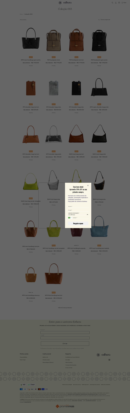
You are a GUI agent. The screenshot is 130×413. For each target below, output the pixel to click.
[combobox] (70, 218)
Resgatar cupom (78, 223)
